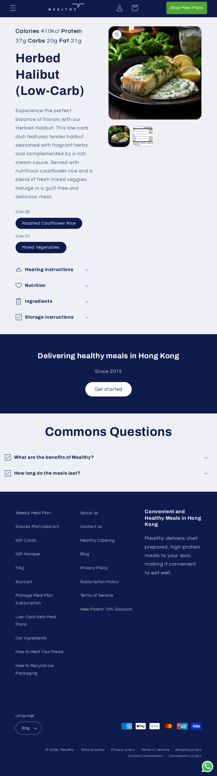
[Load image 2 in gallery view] (143, 136)
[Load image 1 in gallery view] (118, 136)
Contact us (91, 526)
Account (24, 581)
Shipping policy (188, 750)
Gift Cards (26, 540)
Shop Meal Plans (188, 7)
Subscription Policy (99, 581)
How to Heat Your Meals (40, 651)
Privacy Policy (94, 568)
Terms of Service (96, 595)
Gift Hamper (28, 554)
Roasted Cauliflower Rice (49, 223)
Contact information (145, 756)
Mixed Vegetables (41, 247)
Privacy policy (123, 750)
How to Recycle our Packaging (35, 669)
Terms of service (155, 750)
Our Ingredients (31, 638)
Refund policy (93, 750)
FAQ (20, 568)
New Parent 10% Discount (106, 609)
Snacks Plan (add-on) (37, 526)
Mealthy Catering (97, 540)
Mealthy (67, 750)
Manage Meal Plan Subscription (34, 599)
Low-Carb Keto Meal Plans (36, 621)
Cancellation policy (185, 756)
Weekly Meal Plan (33, 513)
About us (89, 513)
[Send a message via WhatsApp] (207, 766)
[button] (13, 8)
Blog (85, 554)
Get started (108, 389)
